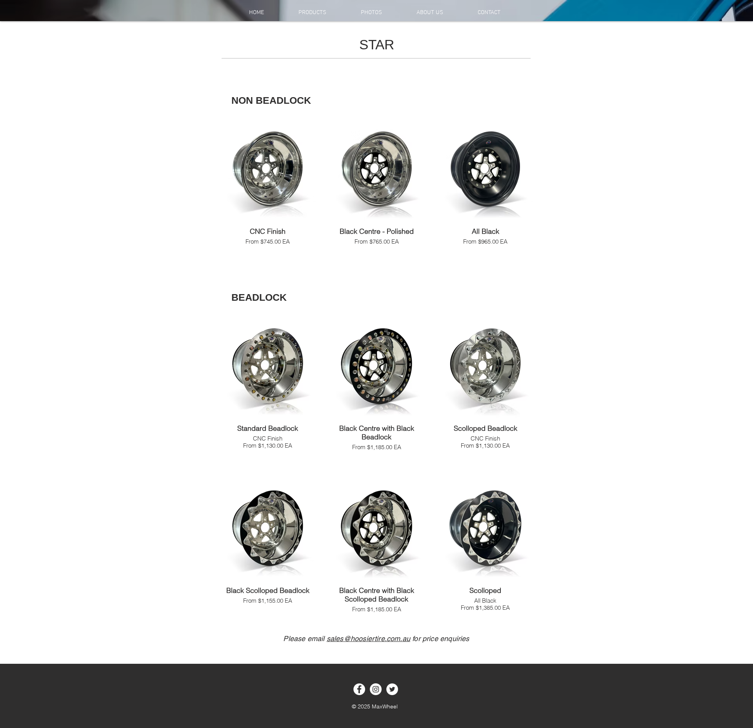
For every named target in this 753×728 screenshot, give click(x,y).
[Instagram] (376, 689)
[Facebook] (359, 689)
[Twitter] (392, 689)
